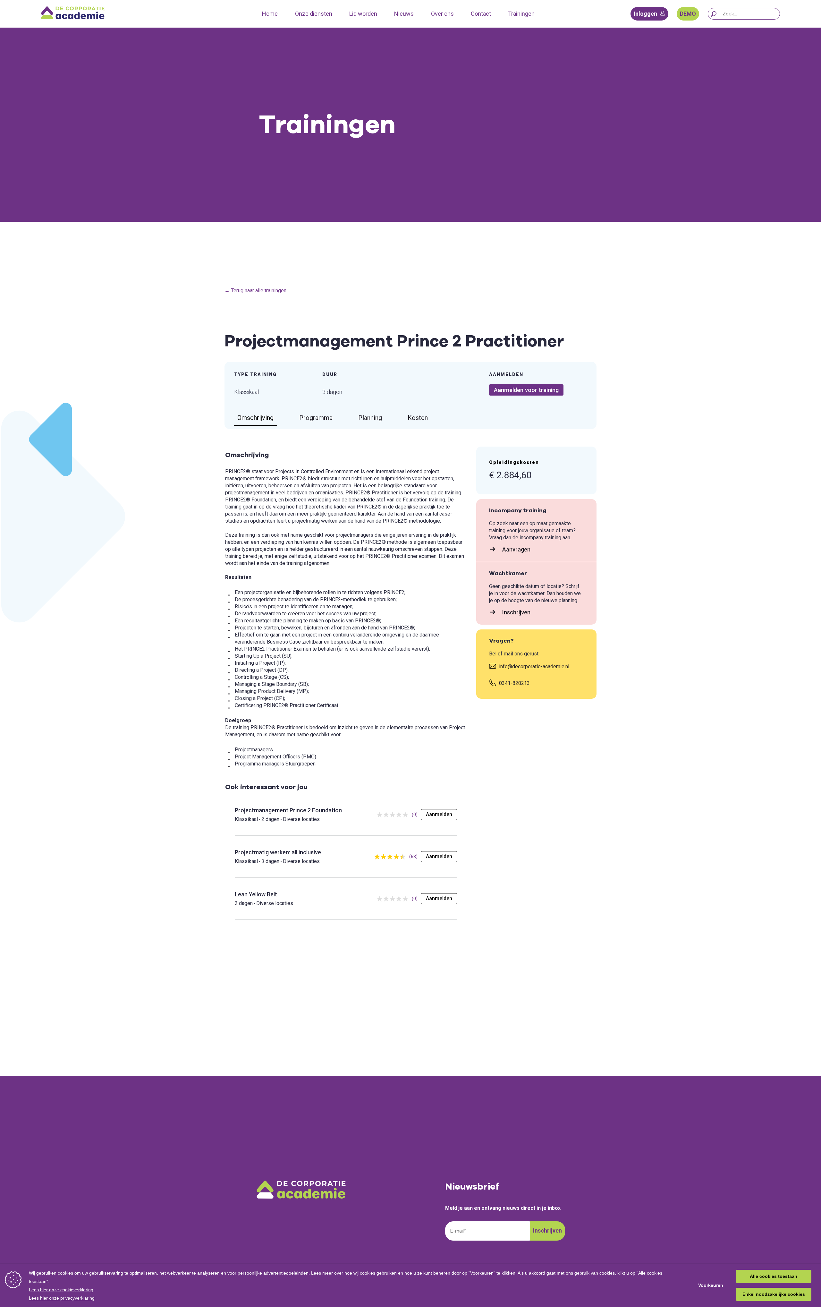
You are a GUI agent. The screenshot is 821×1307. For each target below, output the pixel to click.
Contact (481, 13)
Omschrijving (255, 418)
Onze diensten (313, 13)
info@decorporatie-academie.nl (533, 666)
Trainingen (521, 13)
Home (270, 13)
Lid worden (363, 13)
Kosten (418, 418)
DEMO (688, 13)
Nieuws (404, 13)
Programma (316, 418)
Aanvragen (515, 549)
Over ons (442, 13)
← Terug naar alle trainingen (255, 290)
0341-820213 (514, 683)
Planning (370, 418)
